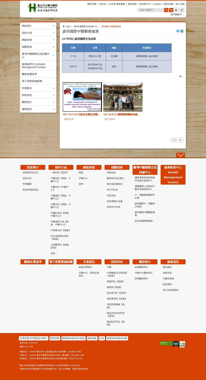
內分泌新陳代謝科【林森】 (60, 237)
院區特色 (27, 95)
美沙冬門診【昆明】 (117, 293)
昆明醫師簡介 (141, 278)
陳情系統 (132, 4)
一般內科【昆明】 (60, 172)
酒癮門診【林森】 (116, 281)
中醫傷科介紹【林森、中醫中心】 (60, 223)
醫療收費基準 (29, 74)
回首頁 (102, 4)
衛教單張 (167, 273)
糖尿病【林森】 (114, 287)
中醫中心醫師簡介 (144, 273)
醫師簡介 (27, 102)
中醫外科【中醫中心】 (60, 188)
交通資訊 (27, 88)
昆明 (81, 184)
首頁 (68, 26)
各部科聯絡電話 (30, 190)
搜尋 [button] (166, 10)
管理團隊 (27, 184)
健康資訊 (27, 109)
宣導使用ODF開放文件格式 (33, 338)
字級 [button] (176, 10)
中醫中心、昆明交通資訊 (89, 274)
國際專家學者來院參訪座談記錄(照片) (145, 179)
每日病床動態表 (114, 184)
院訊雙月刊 (145, 4)
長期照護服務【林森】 (116, 306)
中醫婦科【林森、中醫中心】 (61, 197)
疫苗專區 (167, 284)
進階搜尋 (171, 10)
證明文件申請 (113, 207)
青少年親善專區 (171, 290)
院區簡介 (27, 25)
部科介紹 (27, 32)
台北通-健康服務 (117, 4)
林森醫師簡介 (141, 267)
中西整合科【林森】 (61, 230)
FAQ (101, 338)
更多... (54, 253)
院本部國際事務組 (144, 221)
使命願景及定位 (30, 172)
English (157, 4)
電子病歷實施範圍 (32, 81)
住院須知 (111, 195)
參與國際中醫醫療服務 (111, 26)
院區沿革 (27, 178)
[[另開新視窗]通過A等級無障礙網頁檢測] (166, 343)
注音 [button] (182, 31)
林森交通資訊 (85, 267)
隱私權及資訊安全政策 (73, 338)
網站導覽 (91, 4)
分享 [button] (182, 10)
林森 (81, 172)
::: (1, 159)
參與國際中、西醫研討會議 (145, 205)
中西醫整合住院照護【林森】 (117, 274)
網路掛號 (27, 39)
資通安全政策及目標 (117, 338)
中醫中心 (83, 178)
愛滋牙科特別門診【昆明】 (116, 314)
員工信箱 (180, 4)
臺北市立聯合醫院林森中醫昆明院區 (43, 8)
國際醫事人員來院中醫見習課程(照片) (145, 187)
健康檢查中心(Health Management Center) (34, 66)
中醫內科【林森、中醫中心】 (61, 179)
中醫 (109, 267)
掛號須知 (111, 172)
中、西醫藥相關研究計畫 (145, 196)
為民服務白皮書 (114, 201)
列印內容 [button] (178, 31)
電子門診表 (112, 190)
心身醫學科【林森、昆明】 (61, 246)
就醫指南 (27, 46)
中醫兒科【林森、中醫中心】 (61, 205)
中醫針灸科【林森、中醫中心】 (61, 214)
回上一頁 (177, 140)
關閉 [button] (181, 76)
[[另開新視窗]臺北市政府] (182, 344)
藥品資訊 (167, 267)
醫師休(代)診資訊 (115, 178)
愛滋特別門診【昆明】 (116, 323)
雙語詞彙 (168, 4)
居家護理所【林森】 (117, 298)
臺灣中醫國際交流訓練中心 (36, 55)
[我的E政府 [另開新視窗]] (176, 344)
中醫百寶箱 (168, 278)
